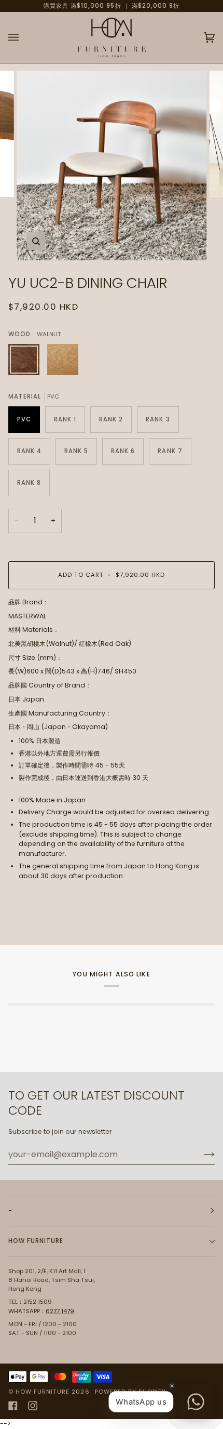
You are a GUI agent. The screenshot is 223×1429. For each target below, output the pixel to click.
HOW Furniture (42, 1391)
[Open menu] (23, 37)
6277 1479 (60, 1311)
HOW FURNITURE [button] (35, 1241)
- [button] (10, 1211)
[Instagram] (32, 1405)
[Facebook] (13, 1405)
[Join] (201, 1154)
